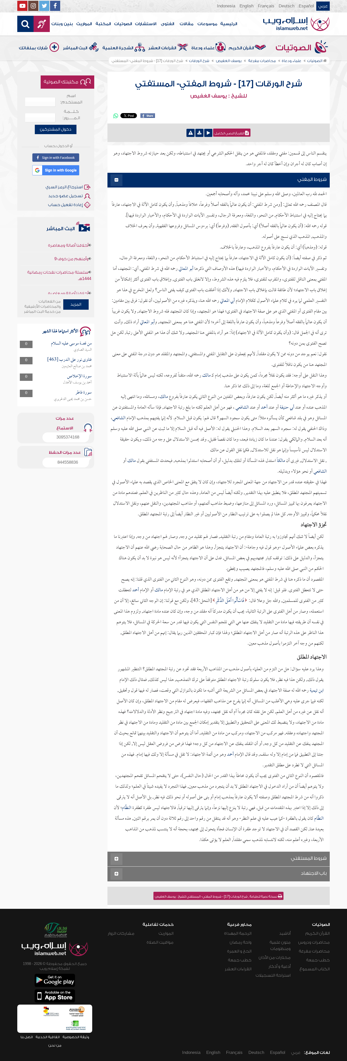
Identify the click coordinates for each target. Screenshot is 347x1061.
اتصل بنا (26, 1037)
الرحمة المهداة (237, 933)
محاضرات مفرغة (314, 951)
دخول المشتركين (55, 129)
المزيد (75, 304)
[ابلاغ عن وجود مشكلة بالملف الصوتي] (190, 133)
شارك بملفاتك (33, 48)
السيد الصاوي (83, 350)
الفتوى (167, 24)
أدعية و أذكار (280, 966)
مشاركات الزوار (121, 933)
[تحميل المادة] (199, 133)
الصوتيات (123, 24)
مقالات (186, 24)
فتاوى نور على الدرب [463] (69, 360)
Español (306, 6)
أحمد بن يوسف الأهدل (77, 383)
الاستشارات (145, 24)
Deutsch (286, 6)
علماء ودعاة (203, 48)
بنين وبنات (62, 24)
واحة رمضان (240, 942)
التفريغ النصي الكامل (230, 133)
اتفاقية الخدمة (48, 1037)
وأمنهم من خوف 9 (71, 246)
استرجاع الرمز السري (64, 187)
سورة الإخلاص (79, 376)
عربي (323, 6)
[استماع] (208, 133)
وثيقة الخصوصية (75, 1037)
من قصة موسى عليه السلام (71, 344)
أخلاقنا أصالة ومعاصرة (68, 280)
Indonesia (226, 6)
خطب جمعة (318, 960)
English (247, 6)
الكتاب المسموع (314, 969)
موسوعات (207, 24)
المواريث (84, 24)
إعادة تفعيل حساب (65, 204)
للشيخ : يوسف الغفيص (218, 96)
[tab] (218, 180)
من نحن (54, 1045)
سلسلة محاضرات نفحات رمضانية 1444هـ (59, 262)
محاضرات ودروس (314, 942)
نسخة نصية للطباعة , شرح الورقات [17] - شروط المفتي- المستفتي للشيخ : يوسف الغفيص (216, 896)
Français (266, 6)
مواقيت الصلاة (160, 942)
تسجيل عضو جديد (65, 196)
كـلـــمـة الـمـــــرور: (71, 114)
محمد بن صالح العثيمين (77, 366)
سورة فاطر (83, 393)
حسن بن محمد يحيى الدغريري (73, 399)
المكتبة (103, 24)
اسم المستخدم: (71, 98)
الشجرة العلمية (117, 48)
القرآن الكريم (241, 48)
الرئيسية (228, 24)
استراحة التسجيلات (273, 975)
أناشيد (285, 933)
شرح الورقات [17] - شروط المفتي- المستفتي (218, 83)
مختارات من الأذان (275, 957)
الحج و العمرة (239, 951)
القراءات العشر (162, 48)
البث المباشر (75, 48)
